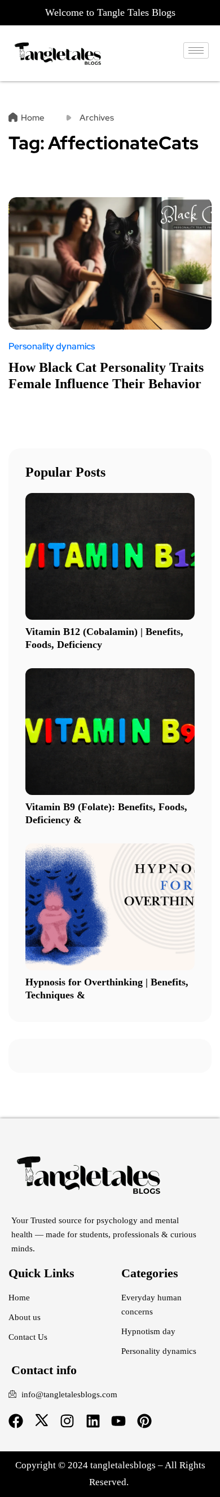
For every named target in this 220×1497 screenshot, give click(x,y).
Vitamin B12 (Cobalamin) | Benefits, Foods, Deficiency (104, 638)
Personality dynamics (51, 346)
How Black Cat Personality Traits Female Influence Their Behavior (106, 375)
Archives (97, 117)
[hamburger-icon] (196, 50)
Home (33, 117)
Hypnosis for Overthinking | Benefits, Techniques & (106, 988)
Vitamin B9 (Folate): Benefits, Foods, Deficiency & (106, 813)
